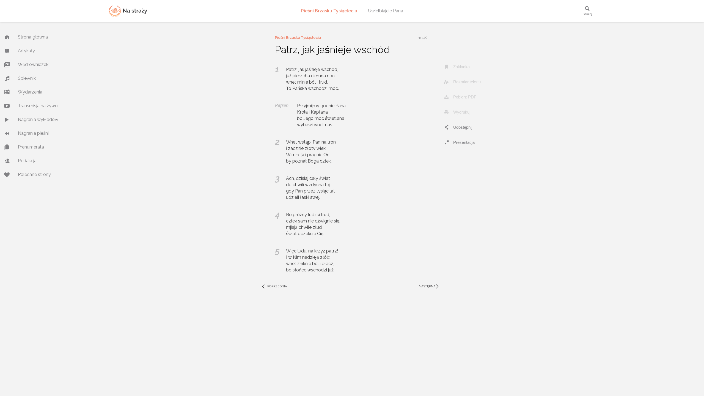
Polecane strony (34, 174)
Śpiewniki (27, 78)
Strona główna (33, 37)
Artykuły (26, 50)
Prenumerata (31, 147)
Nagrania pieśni (33, 133)
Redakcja (27, 160)
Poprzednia (274, 286)
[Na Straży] (128, 11)
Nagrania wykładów (38, 119)
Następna (429, 286)
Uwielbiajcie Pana (385, 10)
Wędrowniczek (33, 64)
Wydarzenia (30, 92)
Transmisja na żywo (38, 105)
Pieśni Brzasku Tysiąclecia (329, 10)
